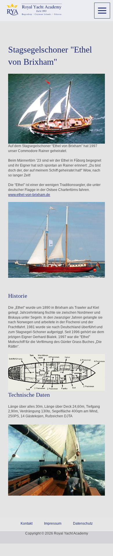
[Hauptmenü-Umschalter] (102, 11)
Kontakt (26, 523)
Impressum (52, 523)
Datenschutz (83, 523)
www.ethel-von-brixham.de (29, 195)
